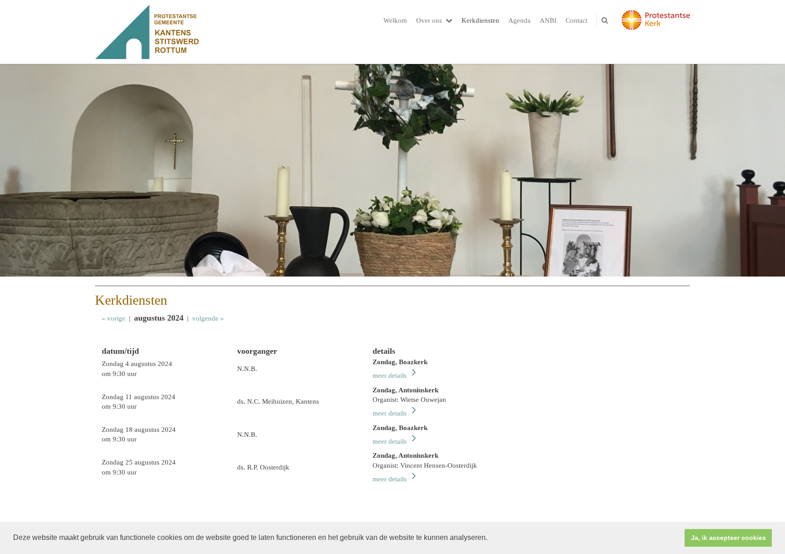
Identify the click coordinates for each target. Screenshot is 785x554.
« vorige (113, 318)
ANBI (548, 20)
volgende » (208, 318)
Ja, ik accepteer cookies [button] (728, 537)
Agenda (519, 20)
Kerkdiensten (480, 20)
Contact (576, 20)
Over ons (429, 20)
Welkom (395, 20)
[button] (490, 538)
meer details (390, 375)
